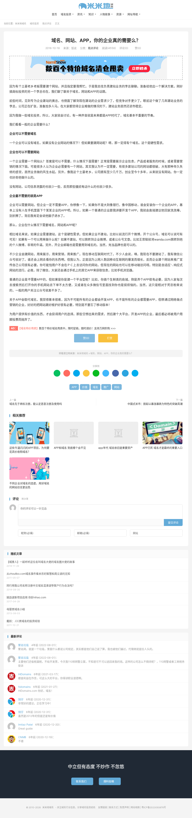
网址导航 (133, 14)
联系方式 (113, 807)
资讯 (79, 14)
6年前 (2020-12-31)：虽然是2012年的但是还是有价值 (37, 713)
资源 (119, 14)
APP (74, 387)
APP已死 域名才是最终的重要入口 (162, 447)
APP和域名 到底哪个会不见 (70, 447)
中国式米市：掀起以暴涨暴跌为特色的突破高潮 (155, 403)
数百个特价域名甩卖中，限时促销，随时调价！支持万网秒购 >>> (77, 328)
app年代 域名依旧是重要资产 (115, 447)
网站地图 (135, 807)
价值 (84, 387)
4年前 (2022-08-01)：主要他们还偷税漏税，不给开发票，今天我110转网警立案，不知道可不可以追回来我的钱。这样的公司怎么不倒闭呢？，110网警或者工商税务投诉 (101, 661)
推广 (106, 387)
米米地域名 (96, 6)
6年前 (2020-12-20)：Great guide (40, 726)
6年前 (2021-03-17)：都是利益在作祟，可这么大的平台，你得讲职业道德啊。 (51, 676)
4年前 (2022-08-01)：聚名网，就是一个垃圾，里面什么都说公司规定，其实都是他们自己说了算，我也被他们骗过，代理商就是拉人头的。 (86, 647)
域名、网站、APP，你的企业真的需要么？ (96, 40)
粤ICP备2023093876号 (154, 807)
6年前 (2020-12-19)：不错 (36, 739)
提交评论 (173, 522)
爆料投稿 (110, 781)
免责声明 (124, 807)
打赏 (108, 338)
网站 (116, 387)
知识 (91, 14)
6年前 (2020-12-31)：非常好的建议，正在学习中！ (35, 701)
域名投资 (66, 14)
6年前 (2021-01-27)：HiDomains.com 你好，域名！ (39, 688)
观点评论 (46, 23)
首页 (54, 14)
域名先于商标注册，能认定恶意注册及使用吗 (35, 403)
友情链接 (102, 807)
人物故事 (105, 14)
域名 (95, 387)
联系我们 (82, 781)
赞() (136, 48)
